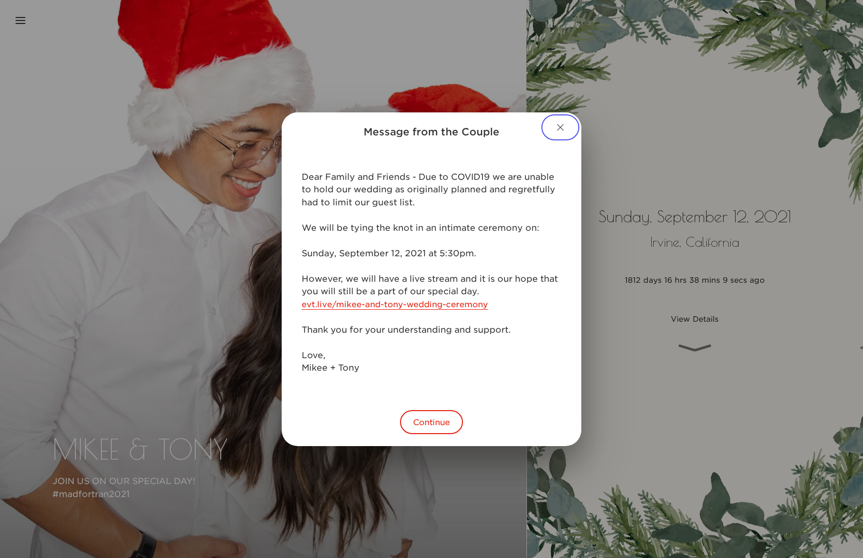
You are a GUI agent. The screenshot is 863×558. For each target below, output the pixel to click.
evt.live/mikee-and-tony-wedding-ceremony (395, 304)
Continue (431, 422)
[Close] (560, 127)
